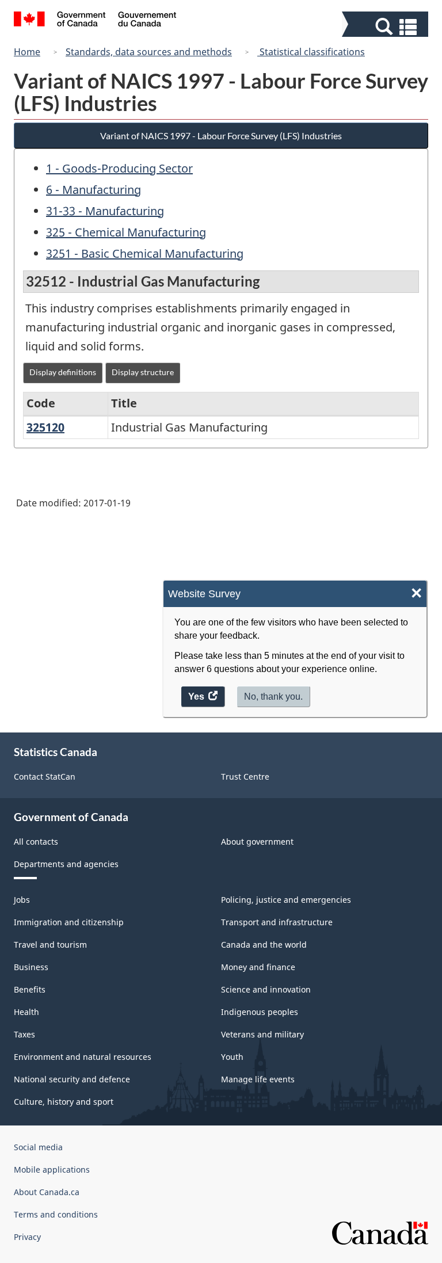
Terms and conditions (56, 1214)
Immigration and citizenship (69, 922)
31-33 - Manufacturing (105, 211)
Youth (232, 1056)
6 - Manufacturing (93, 189)
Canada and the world (264, 944)
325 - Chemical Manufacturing (126, 232)
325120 (45, 427)
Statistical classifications (311, 51)
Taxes (24, 1034)
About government (257, 841)
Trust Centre (245, 776)
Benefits (29, 989)
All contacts (36, 841)
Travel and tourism (50, 944)
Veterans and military (262, 1034)
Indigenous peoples (259, 1011)
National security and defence (72, 1079)
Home (27, 51)
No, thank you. (273, 696)
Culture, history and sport (63, 1101)
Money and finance (258, 966)
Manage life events (258, 1079)
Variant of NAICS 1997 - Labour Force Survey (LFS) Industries (221, 135)
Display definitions (62, 372)
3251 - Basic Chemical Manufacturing (144, 253)
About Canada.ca (46, 1191)
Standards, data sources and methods (149, 51)
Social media (38, 1147)
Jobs (22, 899)
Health (26, 1011)
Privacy (27, 1236)
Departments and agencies (66, 863)
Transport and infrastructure (277, 922)
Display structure (143, 372)
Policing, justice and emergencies (286, 899)
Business (31, 966)
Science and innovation (266, 989)
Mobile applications (52, 1169)
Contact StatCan (44, 776)
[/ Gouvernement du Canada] (95, 21)
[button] (386, 27)
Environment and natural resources (82, 1056)
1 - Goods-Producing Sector (119, 168)
